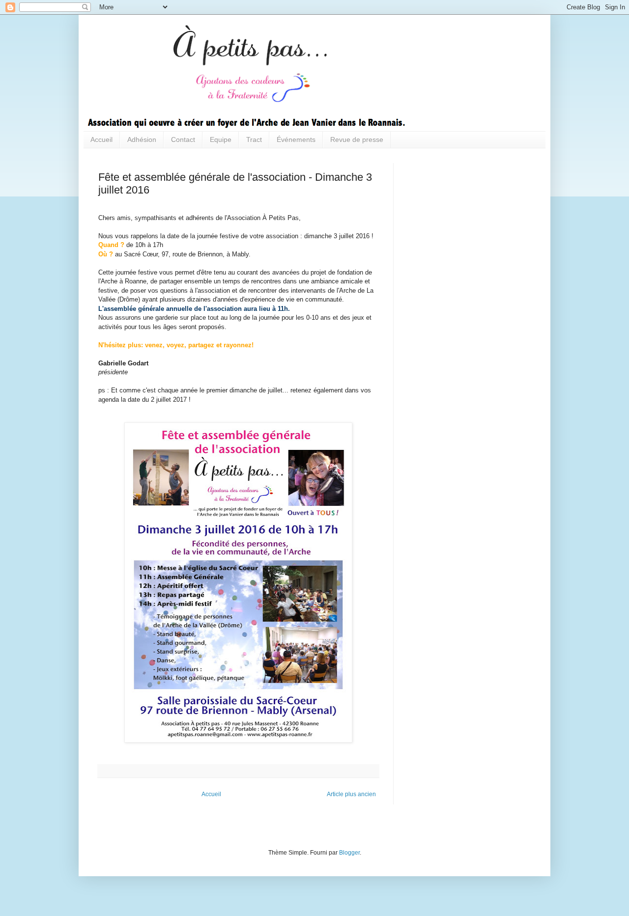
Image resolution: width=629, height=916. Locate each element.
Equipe (220, 139)
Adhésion (141, 139)
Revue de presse (356, 139)
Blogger (349, 852)
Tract (254, 139)
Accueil (101, 139)
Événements (296, 139)
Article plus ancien (351, 794)
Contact (183, 139)
